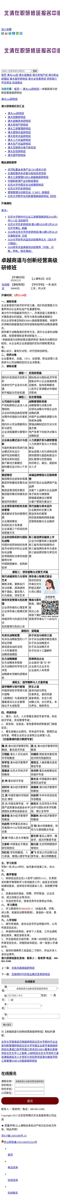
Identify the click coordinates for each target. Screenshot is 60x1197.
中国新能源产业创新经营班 (23, 181)
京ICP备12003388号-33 (14, 1135)
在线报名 (17, 82)
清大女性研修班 (17, 151)
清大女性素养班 (37, 78)
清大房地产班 (40, 75)
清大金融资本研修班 (19, 121)
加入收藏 (6, 29)
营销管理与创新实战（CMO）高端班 (28, 192)
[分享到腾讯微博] (10, 33)
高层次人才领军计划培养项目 (25, 1057)
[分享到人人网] (13, 33)
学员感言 (6, 82)
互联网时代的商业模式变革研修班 (31, 974)
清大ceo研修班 (31, 89)
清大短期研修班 (17, 117)
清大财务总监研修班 (19, 136)
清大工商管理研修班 (19, 128)
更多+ (4, 210)
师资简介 (52, 78)
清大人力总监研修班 (19, 140)
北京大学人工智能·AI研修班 (22, 1053)
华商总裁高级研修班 (23, 968)
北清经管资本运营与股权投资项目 (27, 173)
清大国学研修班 (19, 78)
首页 (3, 75)
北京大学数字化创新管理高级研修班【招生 (32, 196)
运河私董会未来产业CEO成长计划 (27, 169)
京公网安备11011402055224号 (20, 1142)
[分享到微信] (17, 33)
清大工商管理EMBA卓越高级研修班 (28, 177)
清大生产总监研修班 (19, 143)
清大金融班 (25, 75)
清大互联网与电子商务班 (22, 147)
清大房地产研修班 (18, 124)
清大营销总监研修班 (19, 132)
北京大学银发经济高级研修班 (18, 1041)
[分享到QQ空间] (2, 33)
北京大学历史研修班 (19, 188)
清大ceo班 (12, 75)
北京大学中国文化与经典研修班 (26, 184)
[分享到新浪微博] (6, 33)
